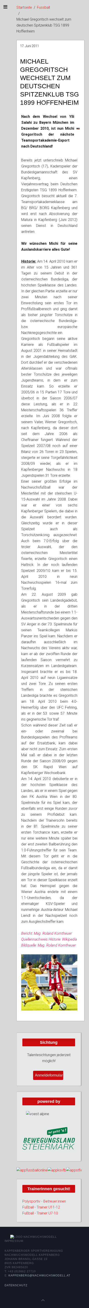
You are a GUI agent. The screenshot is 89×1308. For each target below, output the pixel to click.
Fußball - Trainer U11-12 (41, 1207)
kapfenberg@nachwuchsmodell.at (39, 1275)
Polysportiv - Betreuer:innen (44, 1201)
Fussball (43, 7)
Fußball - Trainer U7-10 (40, 1213)
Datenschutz (16, 1285)
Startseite (24, 7)
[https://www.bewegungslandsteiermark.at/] (48, 1138)
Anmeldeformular (49, 1075)
